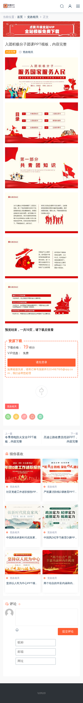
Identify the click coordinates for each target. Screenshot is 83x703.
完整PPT (9, 6)
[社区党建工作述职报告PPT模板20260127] (22, 471)
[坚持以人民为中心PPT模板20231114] (22, 562)
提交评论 (68, 631)
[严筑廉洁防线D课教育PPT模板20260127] (60, 471)
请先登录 (41, 362)
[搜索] (62, 6)
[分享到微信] (8, 417)
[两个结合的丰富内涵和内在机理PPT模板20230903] (60, 562)
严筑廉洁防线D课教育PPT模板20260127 (59, 492)
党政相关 (28, 52)
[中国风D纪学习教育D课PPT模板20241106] (60, 516)
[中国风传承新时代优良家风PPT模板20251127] (22, 516)
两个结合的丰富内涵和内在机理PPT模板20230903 (59, 583)
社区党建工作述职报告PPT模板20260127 (22, 492)
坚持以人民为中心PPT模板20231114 (22, 583)
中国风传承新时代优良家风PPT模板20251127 (22, 538)
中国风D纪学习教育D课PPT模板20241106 (60, 538)
